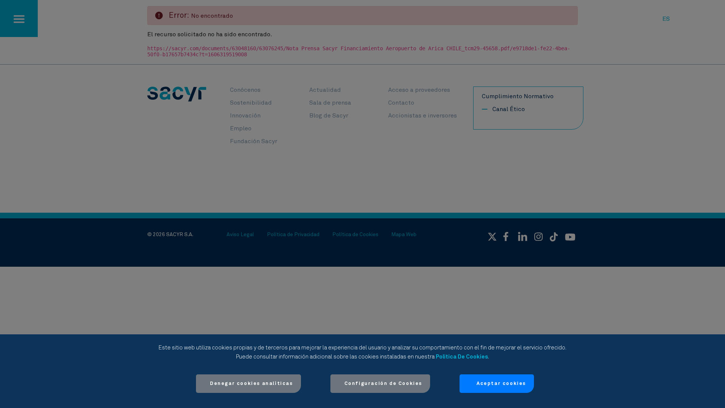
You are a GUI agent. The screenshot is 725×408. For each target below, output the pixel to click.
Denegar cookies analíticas (251, 383)
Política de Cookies (462, 357)
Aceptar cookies (501, 383)
